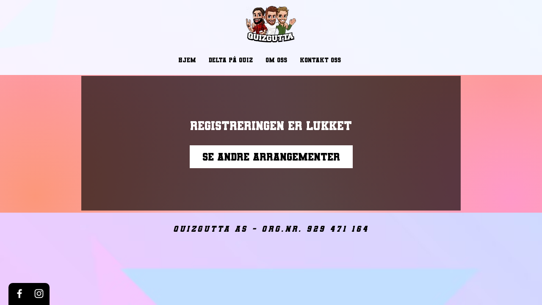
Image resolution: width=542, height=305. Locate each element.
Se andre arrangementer (271, 157)
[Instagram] (39, 293)
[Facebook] (19, 293)
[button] (230, 60)
